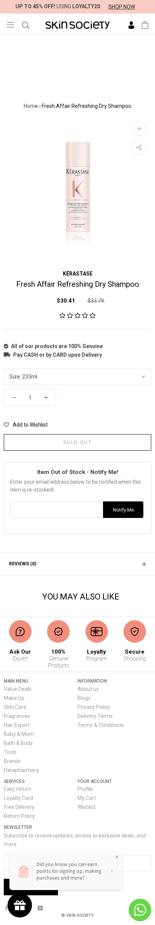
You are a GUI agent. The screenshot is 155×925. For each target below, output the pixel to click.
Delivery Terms (95, 716)
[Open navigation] (10, 24)
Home (31, 106)
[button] (77, 316)
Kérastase (78, 274)
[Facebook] (6, 907)
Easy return (17, 789)
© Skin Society (77, 915)
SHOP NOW (121, 7)
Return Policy (19, 816)
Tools (10, 752)
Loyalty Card (18, 798)
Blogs (84, 698)
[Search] (25, 25)
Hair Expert (17, 725)
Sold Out (77, 442)
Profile (85, 789)
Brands (12, 761)
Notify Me (123, 510)
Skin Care (15, 707)
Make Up (14, 698)
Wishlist (87, 807)
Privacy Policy (94, 707)
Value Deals (18, 689)
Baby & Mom (19, 734)
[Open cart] (145, 25)
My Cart (87, 798)
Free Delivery (19, 807)
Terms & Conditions (101, 725)
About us (88, 689)
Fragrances (17, 716)
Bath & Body (18, 743)
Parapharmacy (21, 770)
